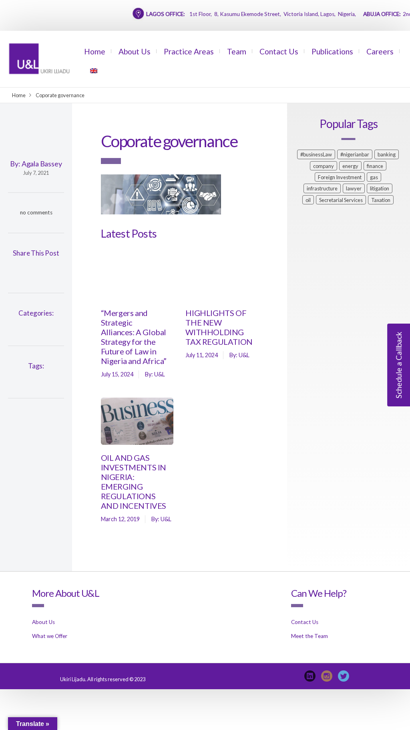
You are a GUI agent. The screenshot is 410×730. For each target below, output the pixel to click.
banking (387, 154)
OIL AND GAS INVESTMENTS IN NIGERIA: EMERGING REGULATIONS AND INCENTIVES (133, 481)
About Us (135, 51)
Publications (332, 51)
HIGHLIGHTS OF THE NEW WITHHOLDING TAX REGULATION (218, 327)
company (323, 166)
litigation (379, 188)
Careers (380, 51)
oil (308, 200)
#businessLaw (316, 154)
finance (375, 166)
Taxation (380, 200)
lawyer (354, 188)
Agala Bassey (42, 163)
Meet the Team (309, 636)
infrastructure (322, 188)
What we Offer (49, 636)
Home (94, 51)
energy (350, 166)
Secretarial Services (341, 200)
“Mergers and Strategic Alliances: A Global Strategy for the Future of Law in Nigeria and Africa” (134, 337)
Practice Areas (189, 51)
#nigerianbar (354, 154)
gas (374, 177)
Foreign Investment (340, 177)
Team (236, 51)
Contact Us (278, 51)
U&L (159, 374)
